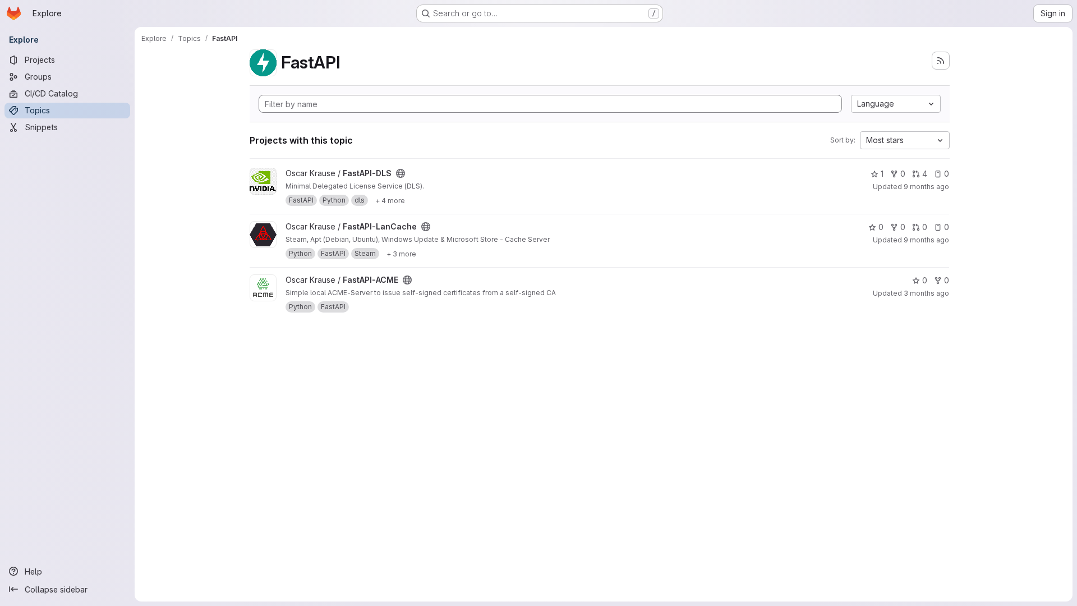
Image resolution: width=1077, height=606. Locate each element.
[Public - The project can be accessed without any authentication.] (400, 173)
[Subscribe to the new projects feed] (941, 61)
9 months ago (926, 186)
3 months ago (926, 293)
